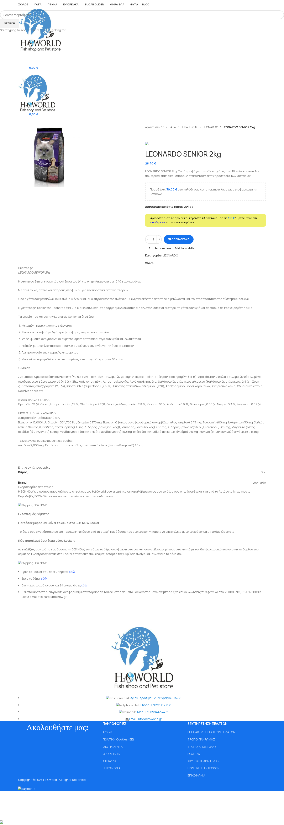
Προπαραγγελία (178, 239)
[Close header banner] (5, 796)
